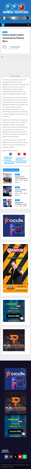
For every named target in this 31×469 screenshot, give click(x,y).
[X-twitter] (15, 457)
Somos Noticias (15, 47)
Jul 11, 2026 (18, 206)
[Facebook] (6, 457)
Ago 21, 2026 (19, 180)
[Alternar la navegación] (28, 25)
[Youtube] (20, 457)
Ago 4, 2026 (18, 193)
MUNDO (4, 32)
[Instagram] (11, 457)
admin (25, 206)
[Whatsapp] (25, 457)
